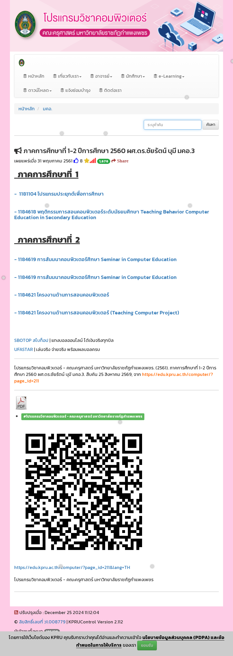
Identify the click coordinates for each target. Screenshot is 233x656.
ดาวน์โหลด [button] (38, 90)
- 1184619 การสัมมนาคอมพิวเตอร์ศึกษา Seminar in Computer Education (95, 259)
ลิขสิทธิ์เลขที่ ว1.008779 (42, 621)
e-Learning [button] (169, 76)
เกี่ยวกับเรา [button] (68, 76)
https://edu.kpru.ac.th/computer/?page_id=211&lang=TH (72, 567)
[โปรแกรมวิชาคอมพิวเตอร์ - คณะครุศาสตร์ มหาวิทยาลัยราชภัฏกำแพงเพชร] (21, 62)
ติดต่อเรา (112, 90)
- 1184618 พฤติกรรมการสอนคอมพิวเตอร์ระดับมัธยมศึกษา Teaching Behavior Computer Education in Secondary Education (111, 214)
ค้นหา (210, 125)
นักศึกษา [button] (133, 76)
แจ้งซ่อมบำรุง (77, 90)
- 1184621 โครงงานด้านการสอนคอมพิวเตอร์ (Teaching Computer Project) (96, 312)
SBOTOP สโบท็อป (31, 340)
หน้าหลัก (35, 76)
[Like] (76, 160)
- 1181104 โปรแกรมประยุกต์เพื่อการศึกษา (59, 194)
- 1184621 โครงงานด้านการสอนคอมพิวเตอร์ (62, 295)
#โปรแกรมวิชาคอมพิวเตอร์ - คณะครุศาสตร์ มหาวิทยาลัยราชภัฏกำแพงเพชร (82, 416)
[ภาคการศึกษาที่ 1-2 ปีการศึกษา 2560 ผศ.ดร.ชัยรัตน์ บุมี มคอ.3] (21, 402)
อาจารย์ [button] (101, 76)
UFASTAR (23, 349)
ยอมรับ (147, 645)
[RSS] (16, 612)
